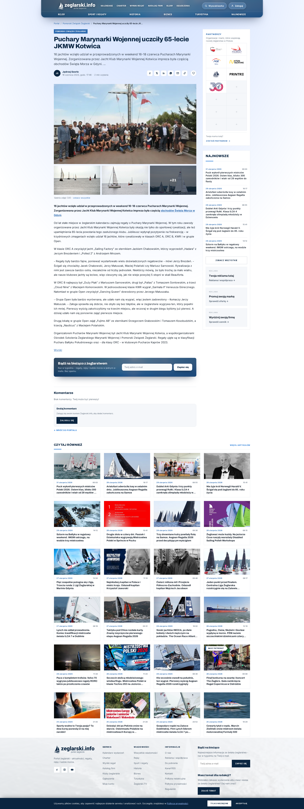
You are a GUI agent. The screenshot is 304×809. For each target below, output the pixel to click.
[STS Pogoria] (216, 74)
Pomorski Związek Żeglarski (76, 23)
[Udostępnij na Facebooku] (150, 73)
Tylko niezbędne (219, 803)
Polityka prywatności (176, 783)
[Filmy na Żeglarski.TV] (72, 770)
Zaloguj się (67, 420)
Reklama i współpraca (176, 757)
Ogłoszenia (183, 5)
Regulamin (170, 789)
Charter (121, 5)
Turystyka (139, 778)
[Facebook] (57, 770)
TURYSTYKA (201, 14)
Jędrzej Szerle (70, 72)
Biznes (137, 773)
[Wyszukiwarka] (206, 6)
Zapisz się (183, 367)
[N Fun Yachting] (237, 62)
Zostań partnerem (218, 141)
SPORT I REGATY (97, 14)
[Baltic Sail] (216, 87)
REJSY (61, 14)
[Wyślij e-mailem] (177, 73)
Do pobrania (171, 763)
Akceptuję (241, 803)
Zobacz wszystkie (226, 260)
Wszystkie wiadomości (145, 752)
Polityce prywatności (177, 803)
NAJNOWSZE (238, 14)
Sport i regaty (141, 763)
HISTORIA (135, 14)
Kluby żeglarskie (111, 773)
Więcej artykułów (240, 445)
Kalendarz (107, 5)
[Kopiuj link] (184, 73)
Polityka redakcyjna (175, 778)
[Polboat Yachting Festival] (237, 49)
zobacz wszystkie (81, 198)
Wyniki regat (137, 5)
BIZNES (168, 14)
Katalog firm (155, 5)
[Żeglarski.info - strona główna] (76, 5)
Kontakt (169, 773)
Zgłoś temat (208, 791)
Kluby (169, 5)
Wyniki (58, 350)
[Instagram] (64, 770)
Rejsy (136, 757)
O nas (168, 752)
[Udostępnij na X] (157, 73)
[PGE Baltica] (216, 62)
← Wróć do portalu (65, 430)
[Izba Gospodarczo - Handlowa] (216, 49)
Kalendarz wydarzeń (113, 752)
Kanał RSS (170, 768)
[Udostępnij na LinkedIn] (164, 73)
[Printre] (237, 74)
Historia (138, 768)
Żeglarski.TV (140, 783)
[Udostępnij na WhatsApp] (171, 73)
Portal (56, 23)
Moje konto (108, 783)
